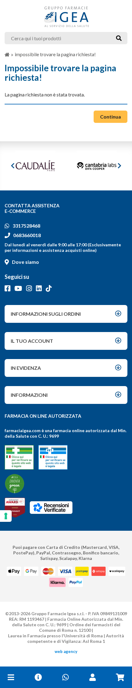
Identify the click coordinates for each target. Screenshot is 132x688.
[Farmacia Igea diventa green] (15, 484)
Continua (110, 116)
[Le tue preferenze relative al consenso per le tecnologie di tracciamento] (6, 516)
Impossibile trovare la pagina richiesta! (55, 54)
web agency (66, 651)
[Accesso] (92, 677)
